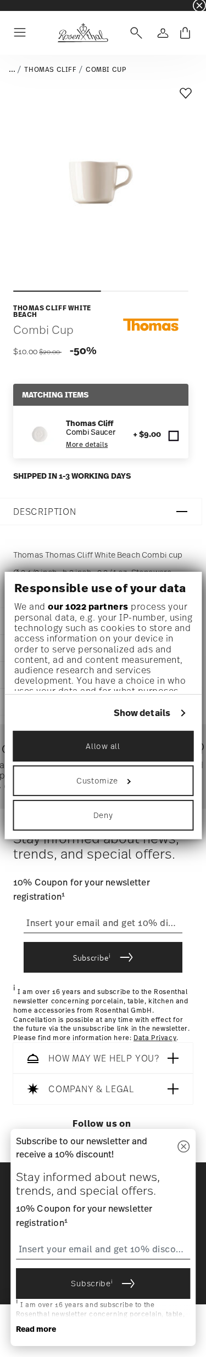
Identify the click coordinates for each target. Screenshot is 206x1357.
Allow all (103, 746)
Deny (103, 815)
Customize (97, 780)
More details (87, 444)
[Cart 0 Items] (185, 32)
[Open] (134, 33)
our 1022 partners (88, 606)
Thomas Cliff (50, 69)
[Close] (183, 1147)
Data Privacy (154, 1038)
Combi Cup (106, 69)
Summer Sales (22, 5)
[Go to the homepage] (82, 33)
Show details (142, 713)
